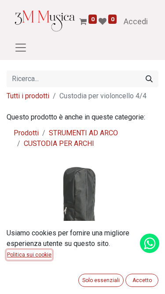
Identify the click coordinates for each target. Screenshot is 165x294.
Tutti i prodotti (28, 96)
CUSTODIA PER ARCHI (59, 143)
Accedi (136, 21)
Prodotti (26, 133)
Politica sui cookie (29, 255)
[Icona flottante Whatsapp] (150, 243)
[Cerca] (149, 79)
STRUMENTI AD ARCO (83, 133)
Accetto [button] (142, 280)
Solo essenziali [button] (101, 280)
